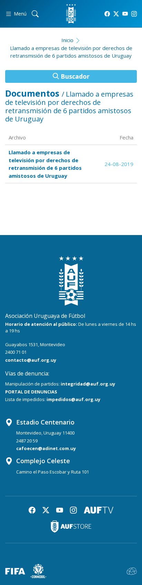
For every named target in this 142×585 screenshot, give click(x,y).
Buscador (74, 76)
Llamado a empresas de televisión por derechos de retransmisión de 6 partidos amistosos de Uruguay (71, 52)
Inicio (67, 40)
